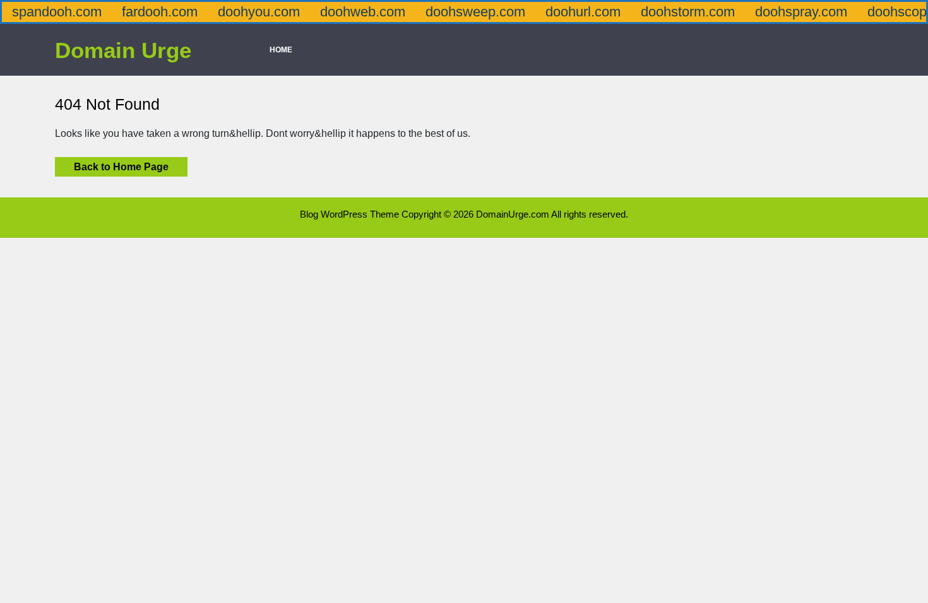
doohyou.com (259, 12)
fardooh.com (160, 12)
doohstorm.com (688, 12)
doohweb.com (362, 12)
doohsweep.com (475, 12)
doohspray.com (801, 12)
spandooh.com (57, 12)
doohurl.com (583, 12)
